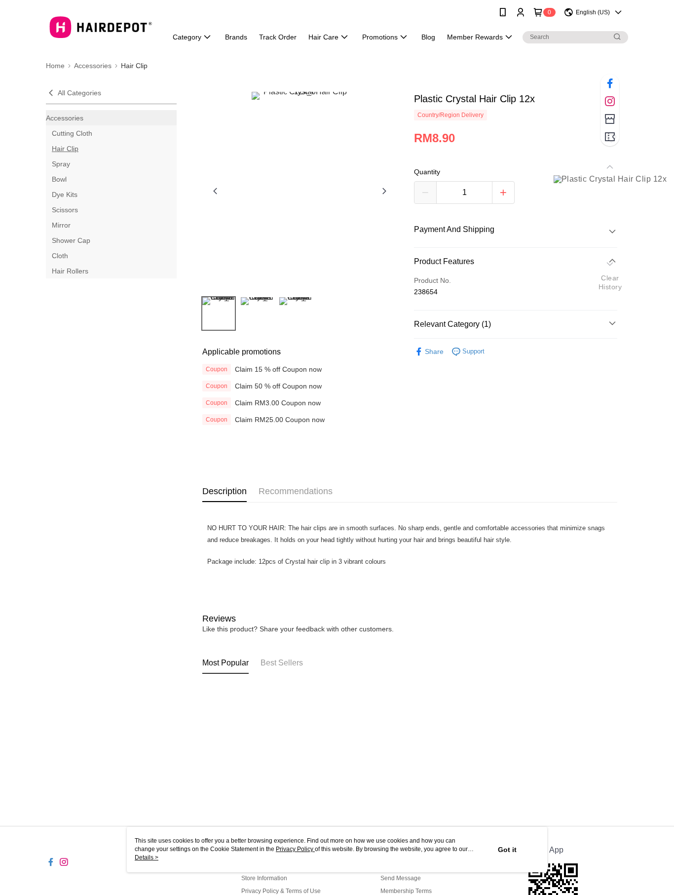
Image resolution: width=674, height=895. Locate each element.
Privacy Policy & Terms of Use (281, 891)
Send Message (400, 878)
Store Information (264, 878)
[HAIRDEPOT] (100, 26)
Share (434, 351)
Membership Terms (406, 891)
